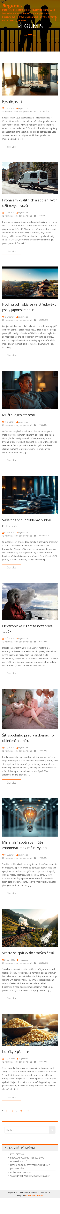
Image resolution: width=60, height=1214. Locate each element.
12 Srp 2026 (9, 316)
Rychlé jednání (13, 101)
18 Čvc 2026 (9, 638)
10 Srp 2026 (9, 422)
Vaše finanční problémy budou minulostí (30, 1176)
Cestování (43, 319)
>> (28, 1111)
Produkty (43, 425)
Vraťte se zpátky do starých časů (28, 952)
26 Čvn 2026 (9, 960)
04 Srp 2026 (9, 532)
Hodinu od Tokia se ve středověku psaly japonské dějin (30, 1167)
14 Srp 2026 (9, 212)
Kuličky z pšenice (15, 1051)
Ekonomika (44, 111)
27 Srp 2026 (9, 108)
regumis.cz (23, 108)
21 (21, 1111)
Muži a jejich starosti (18, 414)
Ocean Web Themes (35, 1195)
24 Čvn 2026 (9, 1058)
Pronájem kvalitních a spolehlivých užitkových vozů (27, 1159)
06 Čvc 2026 (9, 854)
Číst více (11, 147)
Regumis (12, 5)
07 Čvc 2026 (9, 747)
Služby (42, 215)
